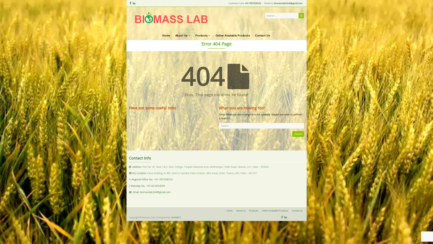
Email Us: (283, 3)
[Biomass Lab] (171, 19)
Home (230, 210)
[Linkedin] (134, 3)
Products (253, 210)
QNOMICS (176, 217)
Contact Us (297, 210)
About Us (241, 210)
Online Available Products (275, 210)
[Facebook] (130, 3)
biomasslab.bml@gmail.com (155, 192)
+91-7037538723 (163, 179)
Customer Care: (245, 3)
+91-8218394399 (155, 185)
